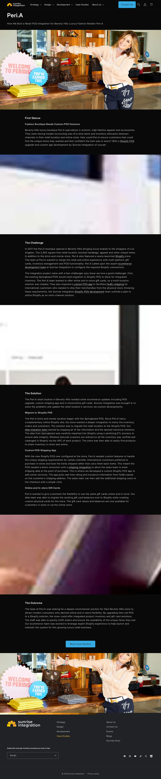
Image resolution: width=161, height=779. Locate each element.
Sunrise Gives (113, 740)
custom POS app (83, 284)
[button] (36, 5)
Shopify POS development (89, 291)
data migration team (36, 429)
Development (63, 731)
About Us (111, 722)
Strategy (61, 722)
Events (109, 731)
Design (60, 726)
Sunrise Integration (76, 774)
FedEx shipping (115, 284)
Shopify (120, 256)
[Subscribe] (55, 755)
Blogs (109, 736)
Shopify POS (127, 141)
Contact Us (127, 4)
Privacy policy (93, 774)
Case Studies (63, 736)
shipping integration (80, 467)
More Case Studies (80, 644)
